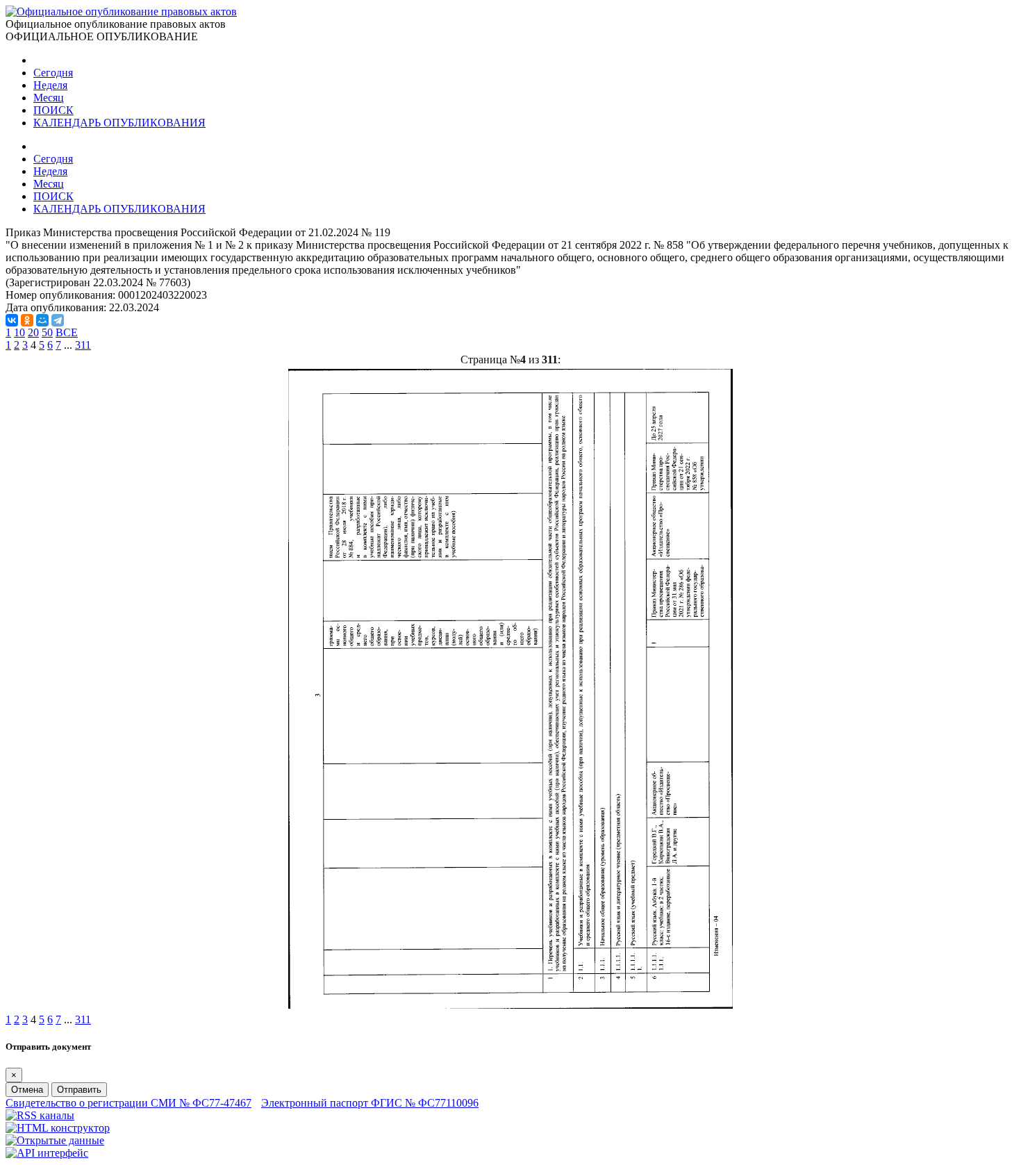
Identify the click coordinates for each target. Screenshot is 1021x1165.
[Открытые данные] (55, 1140)
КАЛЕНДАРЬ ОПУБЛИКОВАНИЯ (119, 123)
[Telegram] (57, 320)
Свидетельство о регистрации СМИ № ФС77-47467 (128, 1103)
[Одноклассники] (27, 320)
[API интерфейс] (47, 1153)
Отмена (27, 1089)
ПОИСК (53, 110)
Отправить (79, 1089)
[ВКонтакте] (12, 320)
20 (33, 332)
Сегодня (53, 73)
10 (19, 332)
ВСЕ (67, 332)
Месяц (48, 98)
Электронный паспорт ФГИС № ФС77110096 (370, 1103)
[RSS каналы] (40, 1115)
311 (83, 345)
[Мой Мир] (42, 320)
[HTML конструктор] (58, 1128)
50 (47, 332)
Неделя (50, 85)
